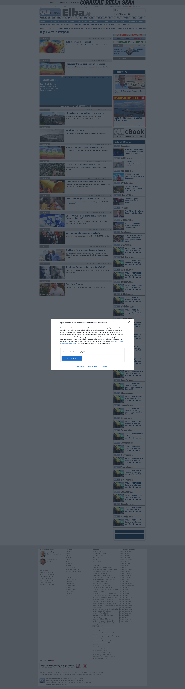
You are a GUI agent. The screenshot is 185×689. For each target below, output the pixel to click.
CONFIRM (71, 358)
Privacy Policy (104, 366)
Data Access (92, 366)
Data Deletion (80, 366)
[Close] (130, 323)
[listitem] (92, 352)
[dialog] (92, 344)
